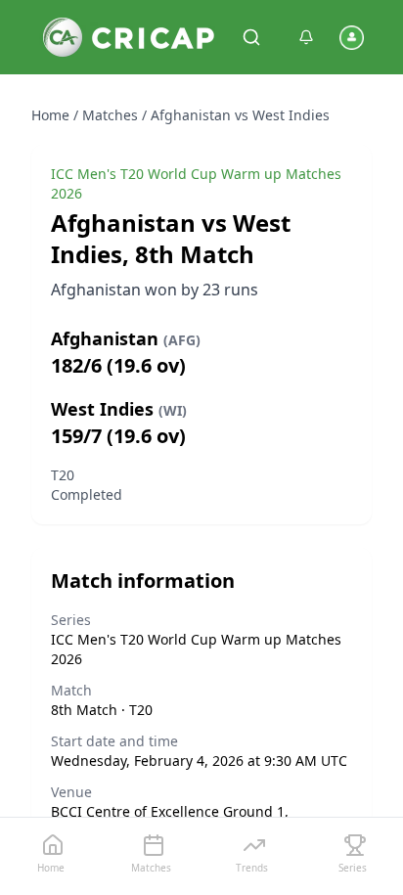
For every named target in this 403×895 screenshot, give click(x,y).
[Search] (251, 37)
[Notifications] (306, 37)
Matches (110, 115)
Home (50, 115)
